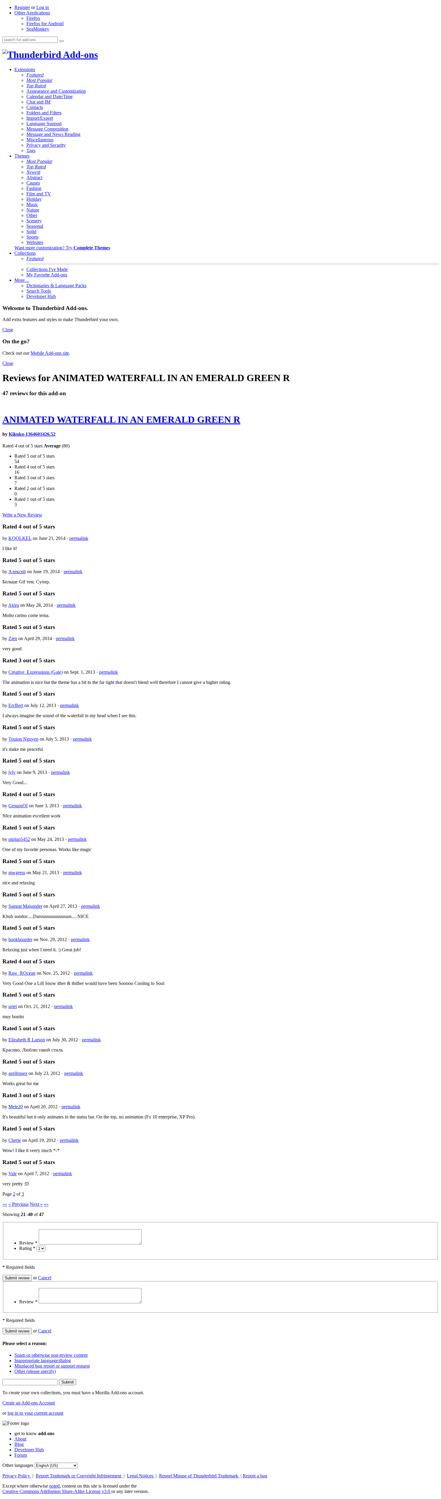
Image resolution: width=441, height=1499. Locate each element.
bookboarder (20, 939)
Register (22, 7)
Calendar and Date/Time (49, 96)
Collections (25, 253)
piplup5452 (19, 839)
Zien (12, 638)
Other (31, 215)
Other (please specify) (35, 1371)
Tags (30, 150)
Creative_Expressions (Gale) (35, 672)
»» (46, 1204)
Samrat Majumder (25, 906)
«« (4, 1204)
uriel (12, 1006)
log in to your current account (35, 1413)
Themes (21, 155)
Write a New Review (22, 514)
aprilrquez (17, 1073)
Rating (27, 1248)
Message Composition (47, 128)
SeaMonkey (37, 29)
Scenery (34, 220)
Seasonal (34, 226)
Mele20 (15, 1106)
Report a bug (255, 1475)
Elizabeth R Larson (26, 1039)
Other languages (17, 1465)
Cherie (14, 1140)
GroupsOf (18, 805)
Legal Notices (140, 1475)
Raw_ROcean (21, 973)
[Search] (61, 41)
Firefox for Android (45, 23)
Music (32, 204)
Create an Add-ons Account (28, 1402)
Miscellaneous (39, 139)
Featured (35, 74)
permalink (78, 538)
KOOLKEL (20, 538)
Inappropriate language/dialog (42, 1360)
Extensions (24, 69)
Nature (32, 209)
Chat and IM (38, 101)
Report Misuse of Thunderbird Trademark (199, 1475)
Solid (31, 231)
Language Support (44, 123)
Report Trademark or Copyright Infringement (79, 1475)
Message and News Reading (53, 134)
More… (21, 280)
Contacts (34, 107)
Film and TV (38, 193)
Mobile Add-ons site (50, 353)
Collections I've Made (47, 269)
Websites (34, 242)
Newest (33, 172)
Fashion (33, 188)
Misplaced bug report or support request (52, 1365)
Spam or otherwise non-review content (51, 1355)
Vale (12, 1173)
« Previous (18, 1204)
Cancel (44, 1277)
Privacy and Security (46, 145)
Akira (13, 605)
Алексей (17, 571)
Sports (32, 236)
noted (54, 1485)
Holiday (34, 199)
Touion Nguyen (23, 739)
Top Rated (36, 85)
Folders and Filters (44, 112)
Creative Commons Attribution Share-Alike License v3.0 (56, 1491)
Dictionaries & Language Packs (56, 285)
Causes (33, 182)
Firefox (33, 18)
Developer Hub (41, 296)
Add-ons (79, 54)
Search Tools (38, 290)
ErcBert (15, 705)
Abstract (34, 177)
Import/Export (39, 118)
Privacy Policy (16, 1475)
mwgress (16, 872)
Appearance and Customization (56, 91)
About (20, 1438)
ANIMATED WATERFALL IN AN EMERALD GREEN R (121, 419)
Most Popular (39, 80)
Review (28, 1242)
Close (7, 329)
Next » (36, 1204)
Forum (20, 1455)
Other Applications (32, 12)
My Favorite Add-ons (46, 274)
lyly (12, 772)
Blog (19, 1444)
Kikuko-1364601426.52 (32, 434)
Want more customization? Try (62, 247)
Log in (42, 7)
